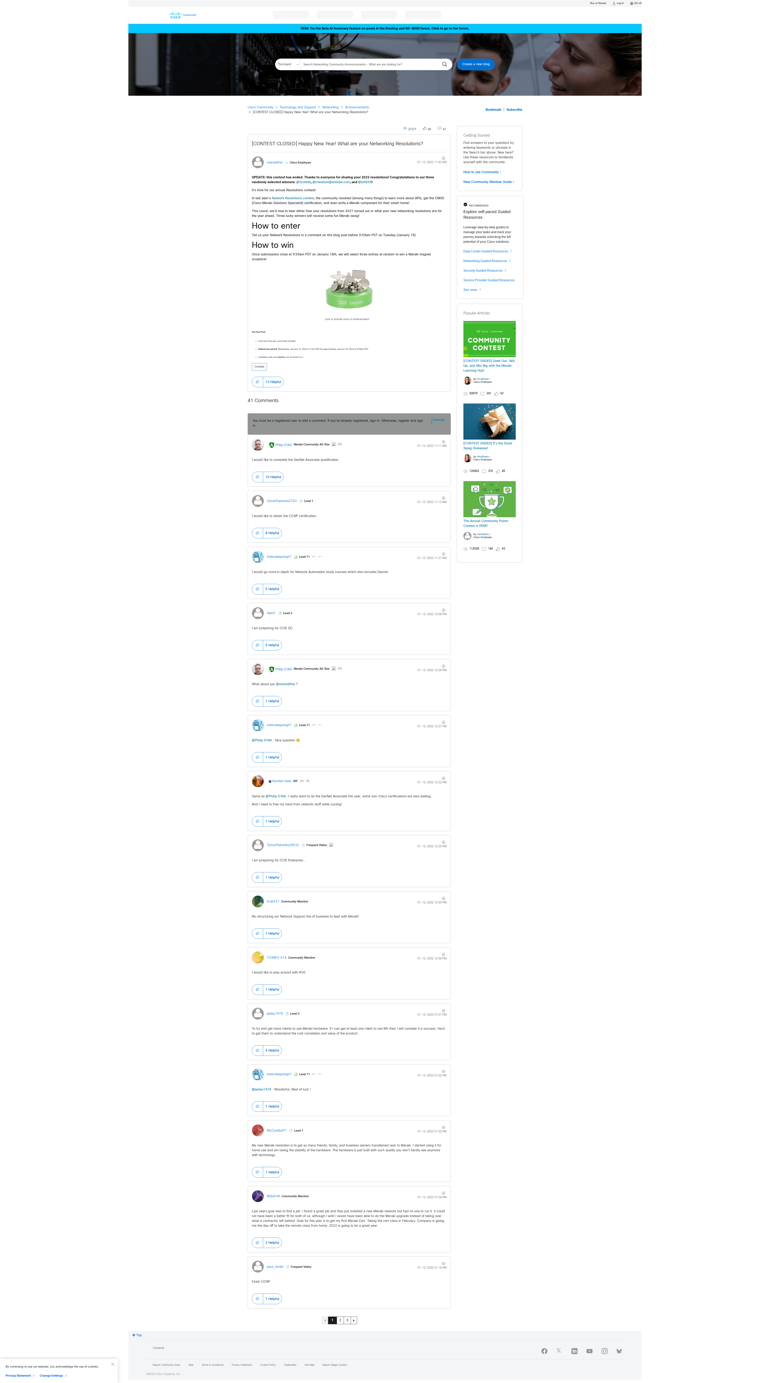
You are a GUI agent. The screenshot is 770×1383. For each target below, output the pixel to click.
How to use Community (481, 172)
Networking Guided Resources (485, 261)
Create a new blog (476, 64)
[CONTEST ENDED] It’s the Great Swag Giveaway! (487, 446)
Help (191, 1365)
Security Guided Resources (483, 270)
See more (470, 290)
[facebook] (544, 1351)
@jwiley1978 (261, 1089)
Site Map (309, 1365)
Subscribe (514, 109)
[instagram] (605, 1351)
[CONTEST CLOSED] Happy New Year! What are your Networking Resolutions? (337, 144)
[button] (349, 289)
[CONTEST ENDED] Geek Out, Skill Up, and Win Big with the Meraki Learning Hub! (489, 366)
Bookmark (493, 109)
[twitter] (559, 1351)
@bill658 (365, 182)
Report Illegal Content (335, 1365)
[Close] (113, 1364)
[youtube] (590, 1351)
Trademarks (290, 1365)
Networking (330, 107)
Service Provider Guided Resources (489, 280)
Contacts (158, 1348)
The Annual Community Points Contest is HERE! (485, 523)
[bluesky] (619, 1350)
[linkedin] (574, 1351)
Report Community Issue (166, 1365)
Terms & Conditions (213, 1365)
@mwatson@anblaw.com (331, 182)
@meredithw (285, 684)
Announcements (357, 107)
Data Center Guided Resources (485, 251)
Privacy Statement (18, 1375)
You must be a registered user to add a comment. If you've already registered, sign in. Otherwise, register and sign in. (338, 423)
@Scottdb (303, 182)
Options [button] (441, 158)
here (301, 357)
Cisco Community (261, 107)
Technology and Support (298, 107)
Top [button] (139, 1335)
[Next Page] (354, 1320)
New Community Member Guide (487, 182)
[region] (59, 1371)
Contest (259, 367)
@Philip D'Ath (262, 740)
